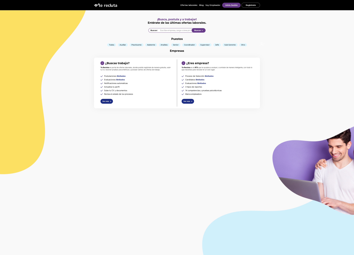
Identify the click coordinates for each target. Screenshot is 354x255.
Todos (111, 45)
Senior (176, 45)
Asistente (151, 45)
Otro (243, 45)
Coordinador (189, 45)
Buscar (198, 30)
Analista (164, 45)
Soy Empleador (212, 5)
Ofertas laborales (188, 5)
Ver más (106, 101)
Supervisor (205, 45)
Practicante (136, 45)
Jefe (217, 45)
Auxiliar (123, 45)
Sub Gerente (230, 45)
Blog (201, 5)
